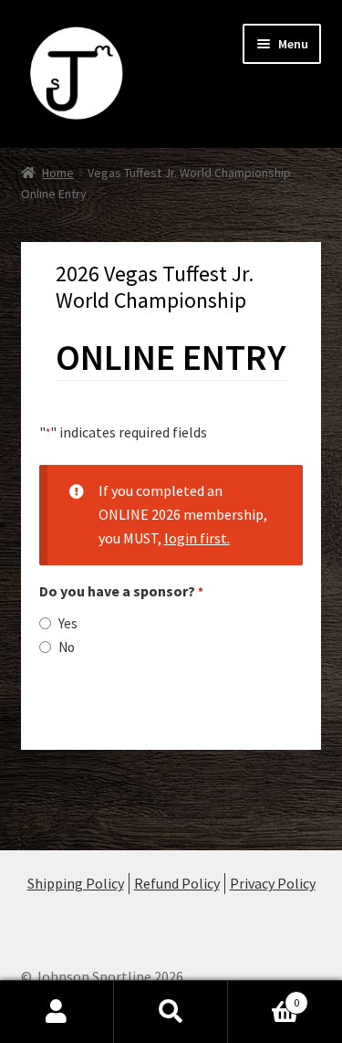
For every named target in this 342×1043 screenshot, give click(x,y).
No (66, 647)
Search (171, 1012)
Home (58, 172)
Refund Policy (177, 883)
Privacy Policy (273, 883)
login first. (197, 538)
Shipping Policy (75, 883)
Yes (68, 623)
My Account (57, 1012)
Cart (263, 996)
